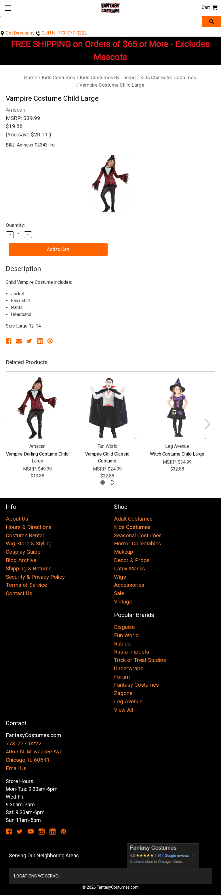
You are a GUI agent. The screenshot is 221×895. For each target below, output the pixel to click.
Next (207, 423)
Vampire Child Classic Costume (107, 457)
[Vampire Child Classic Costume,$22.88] (107, 408)
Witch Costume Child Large (177, 454)
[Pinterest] (50, 341)
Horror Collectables (137, 543)
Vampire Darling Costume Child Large (37, 457)
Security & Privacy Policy (35, 577)
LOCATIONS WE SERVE (36, 876)
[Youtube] (31, 832)
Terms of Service (26, 585)
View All (123, 710)
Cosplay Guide (23, 552)
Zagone (123, 693)
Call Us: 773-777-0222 (63, 33)
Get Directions (20, 33)
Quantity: (15, 225)
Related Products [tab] (26, 362)
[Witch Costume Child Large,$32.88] (177, 408)
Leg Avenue (128, 701)
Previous (6, 423)
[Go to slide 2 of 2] (112, 482)
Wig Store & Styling (29, 543)
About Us (17, 518)
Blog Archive (21, 560)
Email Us (16, 768)
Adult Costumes (133, 518)
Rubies (122, 643)
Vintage (123, 601)
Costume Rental (25, 535)
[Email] (19, 341)
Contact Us (19, 593)
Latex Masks (129, 568)
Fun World (126, 635)
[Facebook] (9, 341)
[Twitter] (29, 341)
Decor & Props (132, 560)
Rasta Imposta (131, 651)
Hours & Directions (29, 527)
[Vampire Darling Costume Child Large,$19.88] (37, 408)
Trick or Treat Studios (140, 660)
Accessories (129, 585)
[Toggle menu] (8, 8)
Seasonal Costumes (138, 535)
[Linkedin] (40, 341)
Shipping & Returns (29, 568)
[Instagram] (42, 832)
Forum (122, 676)
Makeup (123, 552)
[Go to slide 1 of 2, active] (102, 482)
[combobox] (101, 21)
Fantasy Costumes (136, 684)
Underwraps (128, 668)
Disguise (124, 627)
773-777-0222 (23, 743)
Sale (119, 593)
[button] (163, 855)
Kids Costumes (132, 527)
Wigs (120, 577)
